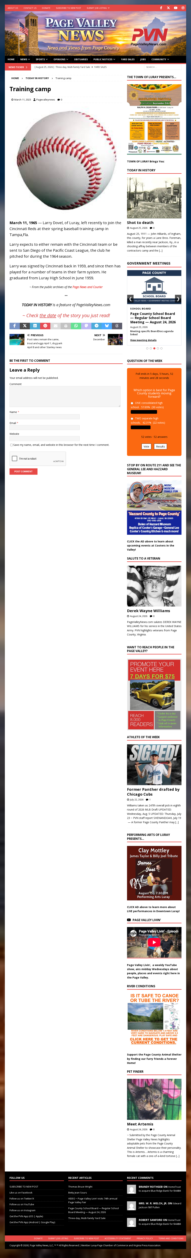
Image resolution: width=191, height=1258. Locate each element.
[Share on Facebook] (15, 326)
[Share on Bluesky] (107, 326)
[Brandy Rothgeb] (131, 1191)
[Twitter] (168, 8)
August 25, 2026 (138, 228)
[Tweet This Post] (25, 326)
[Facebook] (161, 8)
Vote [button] (146, 446)
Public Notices (102, 59)
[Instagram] (183, 8)
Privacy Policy (145, 1238)
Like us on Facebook (21, 1192)
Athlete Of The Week (143, 737)
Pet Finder (135, 1071)
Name (14, 412)
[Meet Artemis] (154, 1099)
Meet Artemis (140, 1124)
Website (14, 434)
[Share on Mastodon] (86, 326)
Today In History (141, 170)
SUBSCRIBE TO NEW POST (68, 8)
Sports (40, 59)
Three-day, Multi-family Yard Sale (87, 1218)
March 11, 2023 (22, 99)
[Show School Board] (154, 348)
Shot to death (140, 222)
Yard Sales (127, 59)
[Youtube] (175, 8)
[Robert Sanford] (131, 1224)
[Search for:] (162, 67)
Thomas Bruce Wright (80, 1186)
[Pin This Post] (45, 326)
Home (11, 59)
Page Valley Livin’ (147, 920)
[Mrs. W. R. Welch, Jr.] (131, 1208)
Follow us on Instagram (22, 1210)
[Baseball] (66, 214)
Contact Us (30, 8)
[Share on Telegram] (96, 326)
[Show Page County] (158, 348)
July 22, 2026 (136, 799)
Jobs (143, 59)
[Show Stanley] (161, 348)
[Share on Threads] (117, 326)
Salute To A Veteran (143, 558)
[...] (160, 250)
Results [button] (160, 446)
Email (13, 423)
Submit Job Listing (97, 8)
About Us (13, 8)
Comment (16, 384)
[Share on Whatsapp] (76, 326)
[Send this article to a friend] (55, 326)
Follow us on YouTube (22, 1204)
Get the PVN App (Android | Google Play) (32, 1222)
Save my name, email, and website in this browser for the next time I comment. (61, 445)
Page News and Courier (88, 287)
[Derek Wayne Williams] (154, 586)
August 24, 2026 (138, 616)
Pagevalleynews (45, 99)
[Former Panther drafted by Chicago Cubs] (154, 764)
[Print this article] (66, 326)
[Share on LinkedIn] (35, 326)
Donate (46, 8)
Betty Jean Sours (77, 1192)
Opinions (59, 59)
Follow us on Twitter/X (22, 1198)
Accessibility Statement (118, 1238)
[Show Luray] (147, 348)
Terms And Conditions (171, 1238)
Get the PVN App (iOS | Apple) (26, 1216)
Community (158, 59)
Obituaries (81, 59)
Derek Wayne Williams (148, 610)
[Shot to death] (154, 198)
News (23, 59)
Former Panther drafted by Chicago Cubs (153, 792)
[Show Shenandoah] (151, 348)
